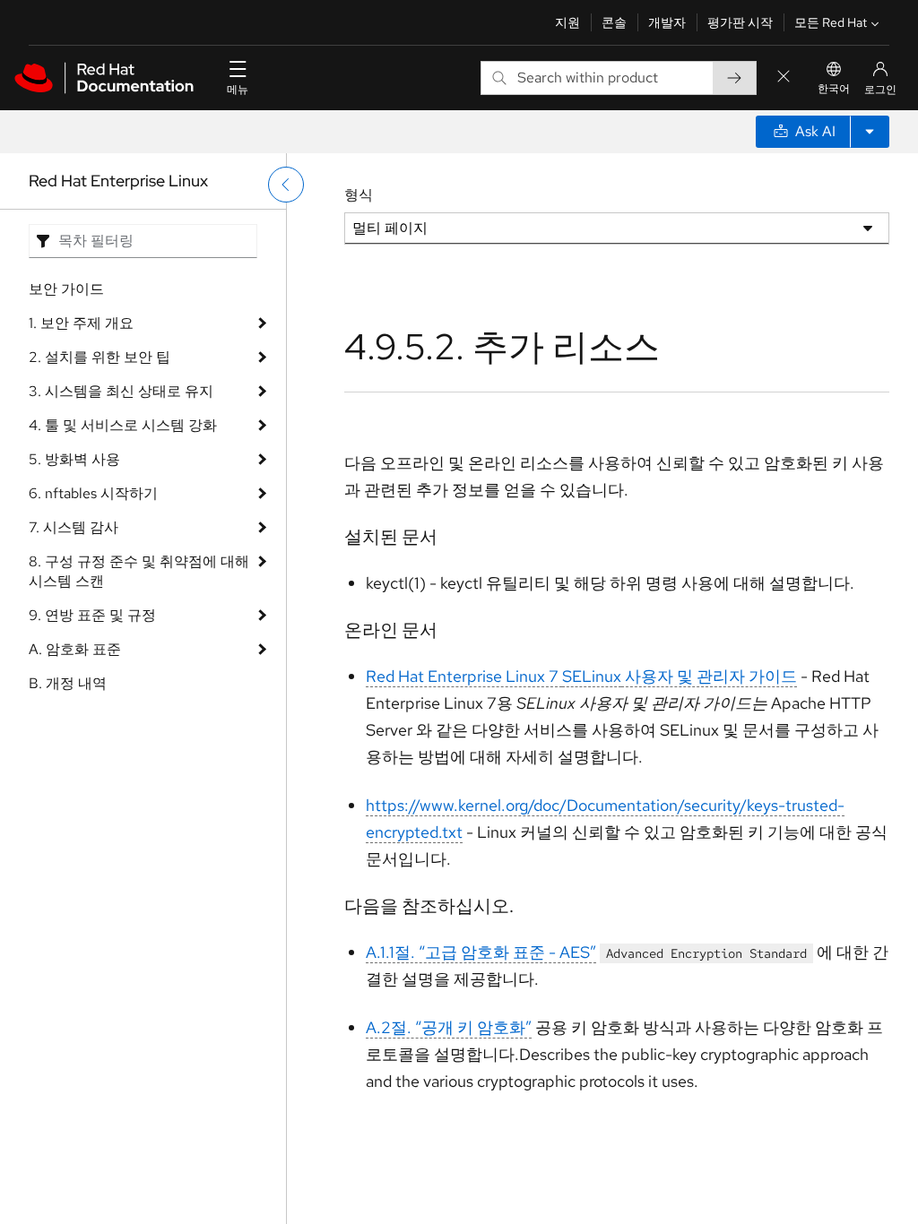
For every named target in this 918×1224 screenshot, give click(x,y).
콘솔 (614, 22)
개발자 (667, 22)
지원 (567, 22)
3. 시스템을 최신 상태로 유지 (121, 391)
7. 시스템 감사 (73, 527)
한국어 (834, 89)
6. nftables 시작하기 (93, 493)
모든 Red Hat (830, 22)
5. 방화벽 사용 (74, 459)
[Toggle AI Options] (869, 132)
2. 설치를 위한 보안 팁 (99, 357)
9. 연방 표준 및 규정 (92, 615)
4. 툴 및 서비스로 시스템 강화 (123, 425)
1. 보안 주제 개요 (81, 323)
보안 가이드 (66, 289)
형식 (358, 194)
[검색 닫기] (783, 77)
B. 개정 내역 (68, 683)
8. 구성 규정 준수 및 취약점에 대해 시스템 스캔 (139, 571)
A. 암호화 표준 (75, 649)
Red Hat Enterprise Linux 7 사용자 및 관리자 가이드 (581, 676)
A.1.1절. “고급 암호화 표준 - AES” (481, 952)
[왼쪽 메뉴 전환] (286, 185)
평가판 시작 (740, 22)
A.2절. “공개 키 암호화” (449, 1027)
